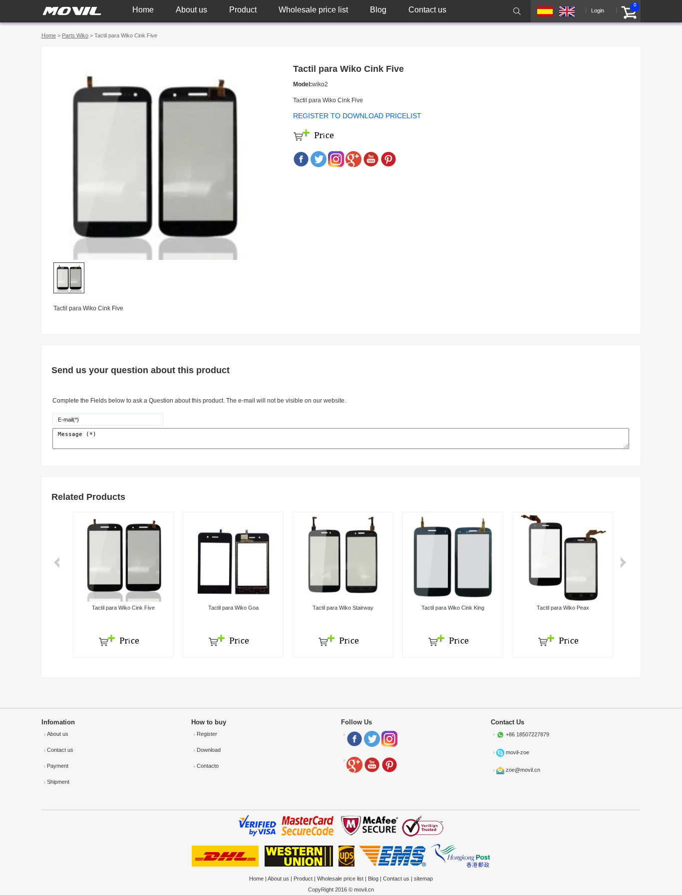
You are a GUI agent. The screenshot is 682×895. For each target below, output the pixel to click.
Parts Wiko (75, 35)
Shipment (58, 782)
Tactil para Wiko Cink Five (123, 608)
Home (143, 9)
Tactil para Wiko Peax (563, 608)
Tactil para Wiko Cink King (452, 608)
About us (191, 9)
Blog (378, 9)
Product (243, 9)
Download (209, 750)
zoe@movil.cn (523, 770)
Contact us (427, 9)
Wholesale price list (313, 9)
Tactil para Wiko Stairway (343, 608)
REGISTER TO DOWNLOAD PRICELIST (357, 116)
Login (597, 10)
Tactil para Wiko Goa (233, 608)
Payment (57, 766)
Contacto (208, 766)
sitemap (423, 879)
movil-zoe (517, 752)
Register (207, 734)
